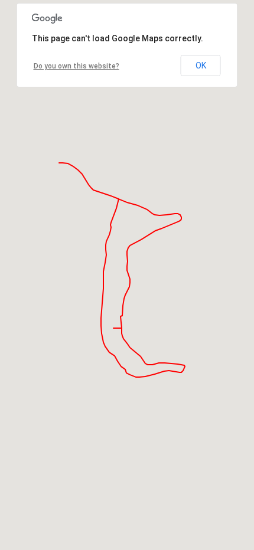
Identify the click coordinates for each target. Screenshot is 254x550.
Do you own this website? (76, 66)
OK (201, 65)
